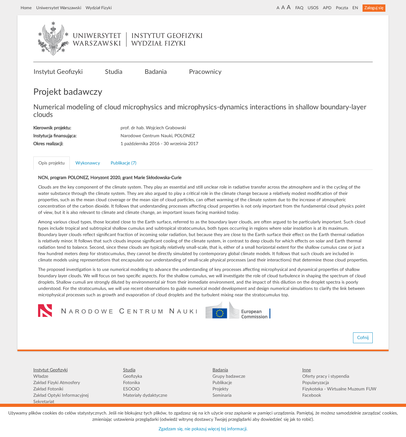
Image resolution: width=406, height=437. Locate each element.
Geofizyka (132, 376)
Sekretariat (43, 402)
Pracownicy (205, 72)
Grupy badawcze (229, 376)
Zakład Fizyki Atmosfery (56, 383)
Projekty (220, 389)
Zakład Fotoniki (48, 389)
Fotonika (131, 383)
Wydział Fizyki (99, 8)
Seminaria (222, 395)
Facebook (311, 395)
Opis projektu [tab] (51, 163)
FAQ (299, 8)
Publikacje (222, 383)
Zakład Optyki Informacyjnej (60, 395)
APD (327, 8)
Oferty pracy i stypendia (325, 376)
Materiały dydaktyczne (145, 395)
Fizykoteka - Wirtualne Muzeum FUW (339, 389)
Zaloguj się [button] (373, 8)
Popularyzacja (315, 383)
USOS (313, 8)
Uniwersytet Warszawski (58, 8)
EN (355, 8)
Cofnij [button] (363, 338)
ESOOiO (131, 389)
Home (26, 8)
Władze (40, 376)
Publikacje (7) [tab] (123, 163)
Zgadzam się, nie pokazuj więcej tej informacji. (203, 429)
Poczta (342, 8)
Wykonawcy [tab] (87, 163)
